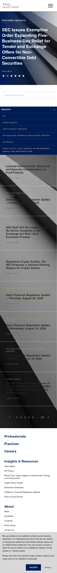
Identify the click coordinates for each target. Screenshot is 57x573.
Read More (7, 71)
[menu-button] (50, 5)
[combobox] (5, 95)
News (6, 511)
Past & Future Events (13, 496)
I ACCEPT (33, 567)
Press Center (10, 525)
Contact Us (9, 530)
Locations (8, 520)
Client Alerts (9, 466)
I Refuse (47, 567)
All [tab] (4, 116)
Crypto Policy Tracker (13, 482)
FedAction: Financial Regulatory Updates (22, 492)
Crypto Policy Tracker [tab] (15, 129)
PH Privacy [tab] (8, 142)
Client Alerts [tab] (10, 123)
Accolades (8, 516)
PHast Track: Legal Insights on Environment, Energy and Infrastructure (27, 476)
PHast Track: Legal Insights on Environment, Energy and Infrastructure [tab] (26, 150)
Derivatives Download (13, 487)
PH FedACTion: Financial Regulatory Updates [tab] (26, 136)
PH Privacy (9, 470)
